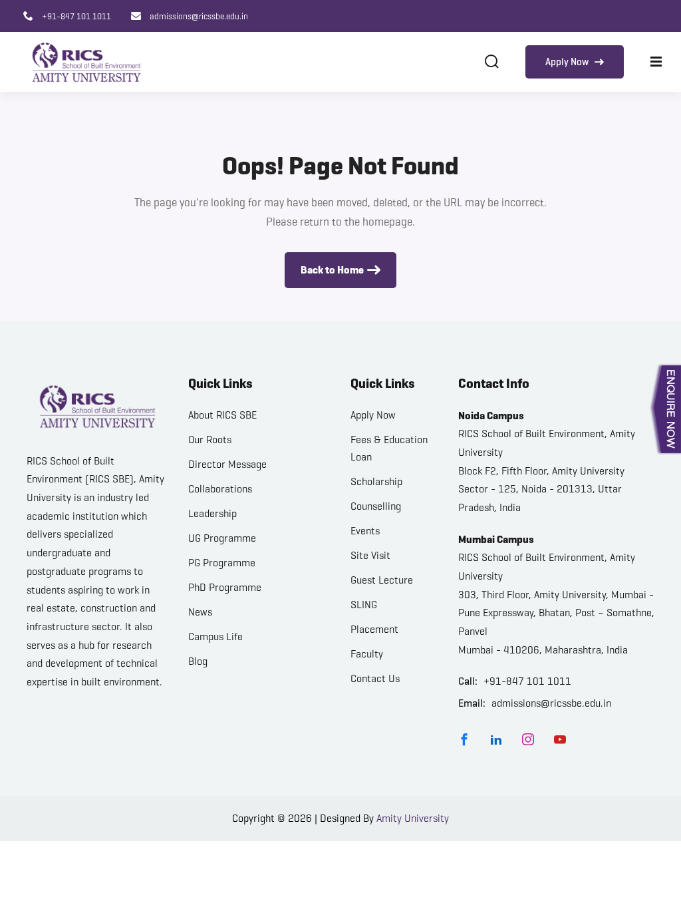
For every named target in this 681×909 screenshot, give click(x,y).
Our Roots (209, 439)
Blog (197, 661)
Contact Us (375, 678)
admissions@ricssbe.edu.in (198, 16)
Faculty (366, 653)
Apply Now (568, 62)
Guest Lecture (381, 580)
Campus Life (215, 636)
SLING (363, 604)
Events (365, 530)
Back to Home (332, 270)
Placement (374, 629)
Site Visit (370, 555)
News (200, 612)
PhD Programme (224, 587)
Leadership (212, 513)
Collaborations (220, 488)
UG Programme (222, 538)
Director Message (227, 464)
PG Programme (221, 562)
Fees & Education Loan (389, 448)
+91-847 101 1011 (75, 16)
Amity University (412, 818)
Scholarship (376, 481)
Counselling (375, 506)
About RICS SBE (222, 415)
